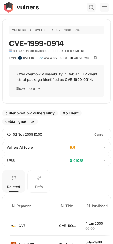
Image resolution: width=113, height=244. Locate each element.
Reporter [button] (24, 206)
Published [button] (99, 206)
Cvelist (41, 29)
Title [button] (69, 206)
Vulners (19, 29)
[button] (56, 134)
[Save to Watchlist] (95, 58)
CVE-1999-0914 (71, 226)
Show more (25, 88)
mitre (80, 50)
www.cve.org (55, 57)
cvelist (29, 57)
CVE (22, 226)
